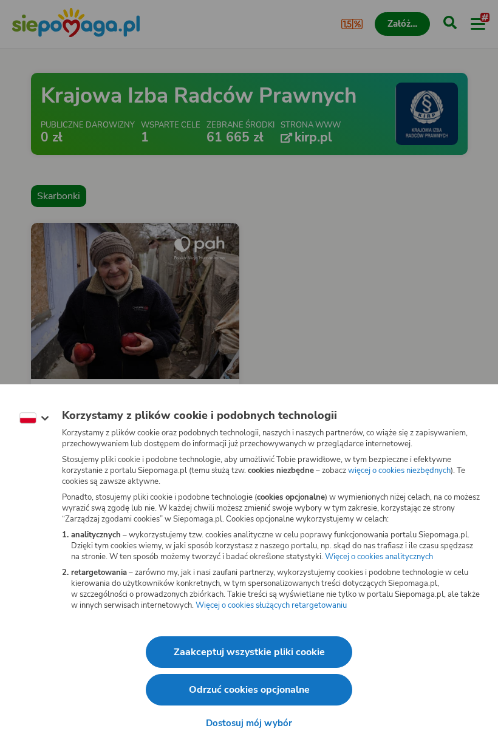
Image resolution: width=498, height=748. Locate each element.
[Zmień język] (34, 418)
